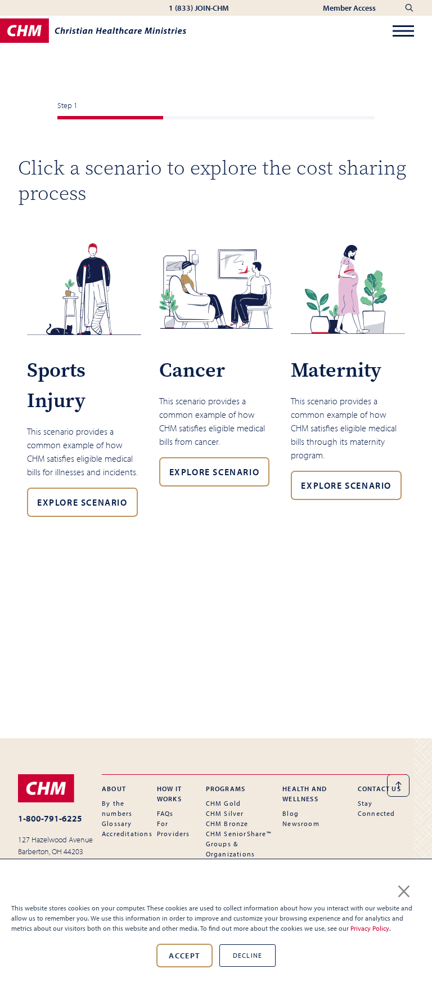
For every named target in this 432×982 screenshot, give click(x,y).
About (114, 788)
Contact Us (379, 788)
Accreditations (127, 833)
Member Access (350, 8)
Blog (290, 813)
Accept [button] (184, 955)
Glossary (117, 823)
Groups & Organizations (230, 849)
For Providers (173, 828)
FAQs (165, 813)
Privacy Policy (369, 928)
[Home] (93, 30)
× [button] (404, 889)
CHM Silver (225, 813)
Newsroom (301, 823)
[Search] (409, 8)
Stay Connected (376, 808)
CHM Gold (223, 803)
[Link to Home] (55, 788)
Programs (226, 788)
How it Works (169, 793)
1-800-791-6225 (50, 818)
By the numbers (117, 808)
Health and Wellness (304, 793)
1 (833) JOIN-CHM (199, 8)
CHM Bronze (227, 823)
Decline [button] (247, 955)
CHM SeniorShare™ (238, 833)
